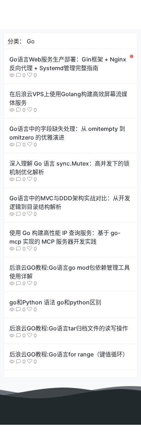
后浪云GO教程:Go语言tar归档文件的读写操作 (68, 328)
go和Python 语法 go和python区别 (55, 302)
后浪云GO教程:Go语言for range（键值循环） (68, 354)
